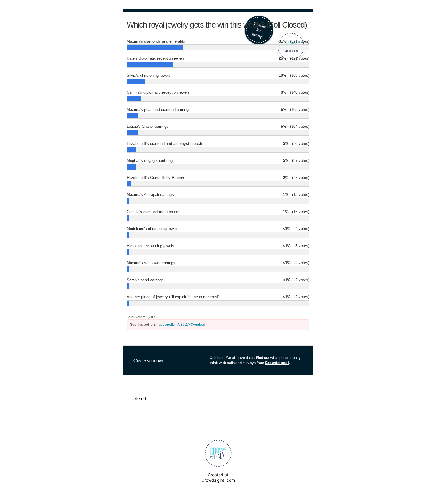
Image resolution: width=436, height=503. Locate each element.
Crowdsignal (277, 362)
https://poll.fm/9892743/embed (181, 324)
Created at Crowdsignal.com (218, 477)
